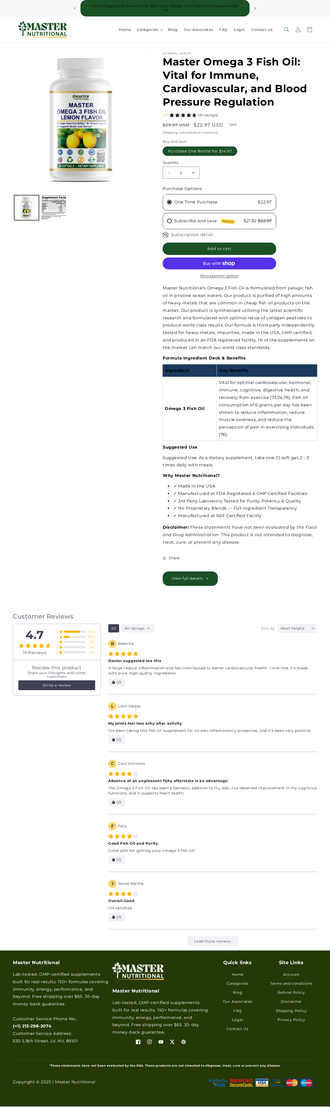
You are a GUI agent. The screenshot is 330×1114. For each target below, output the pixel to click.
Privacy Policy (291, 1019)
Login (237, 1019)
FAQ (237, 1010)
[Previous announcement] (74, 8)
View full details (187, 578)
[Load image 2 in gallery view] (54, 207)
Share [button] (174, 558)
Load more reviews (212, 941)
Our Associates (237, 1001)
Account (291, 974)
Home (237, 974)
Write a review (57, 685)
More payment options (219, 276)
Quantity (170, 162)
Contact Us (237, 1028)
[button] (149, 29)
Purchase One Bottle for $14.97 (200, 151)
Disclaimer (291, 1001)
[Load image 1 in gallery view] (26, 207)
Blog (237, 992)
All (113, 628)
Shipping (170, 132)
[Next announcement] (255, 8)
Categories (237, 983)
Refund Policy (291, 992)
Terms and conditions (291, 983)
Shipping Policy (291, 1010)
